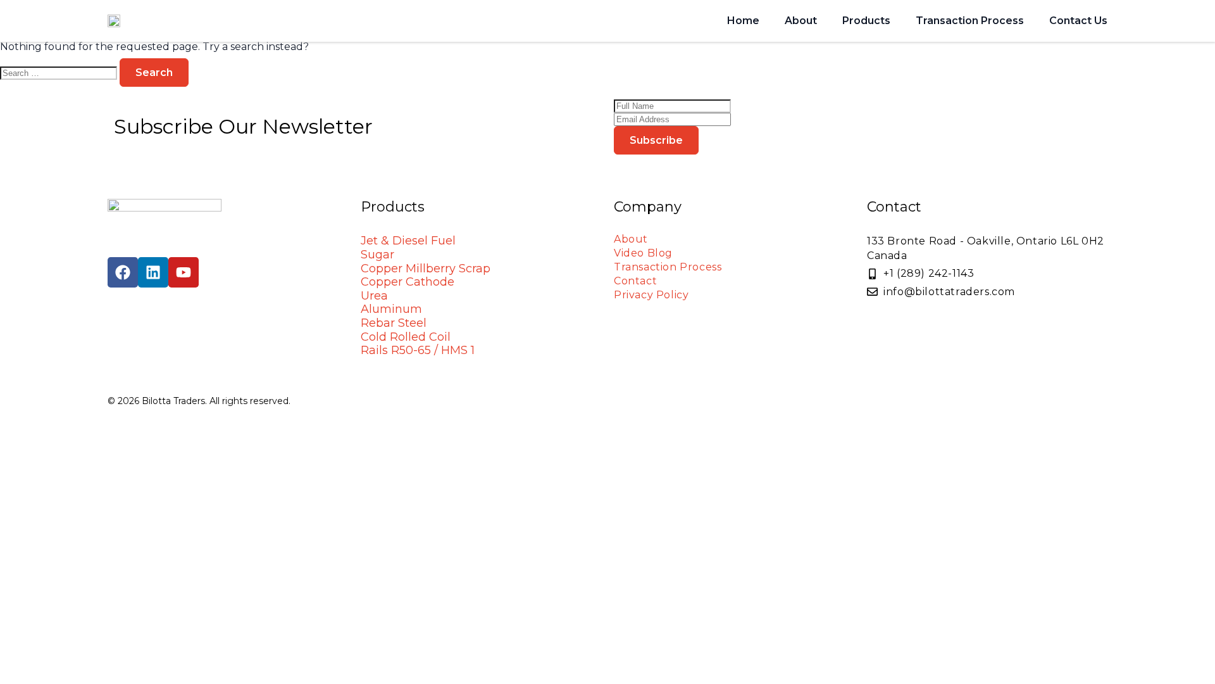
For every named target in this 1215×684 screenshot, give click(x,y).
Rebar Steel (394, 323)
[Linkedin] (153, 272)
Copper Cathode (407, 282)
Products (866, 21)
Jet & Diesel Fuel (408, 241)
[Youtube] (183, 272)
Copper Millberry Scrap (425, 269)
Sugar (377, 255)
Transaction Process (970, 21)
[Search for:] (60, 72)
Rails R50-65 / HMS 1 (418, 350)
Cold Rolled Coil (406, 337)
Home (743, 21)
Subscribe (656, 140)
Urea (374, 296)
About (801, 21)
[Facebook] (123, 272)
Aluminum (391, 309)
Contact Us (1078, 21)
